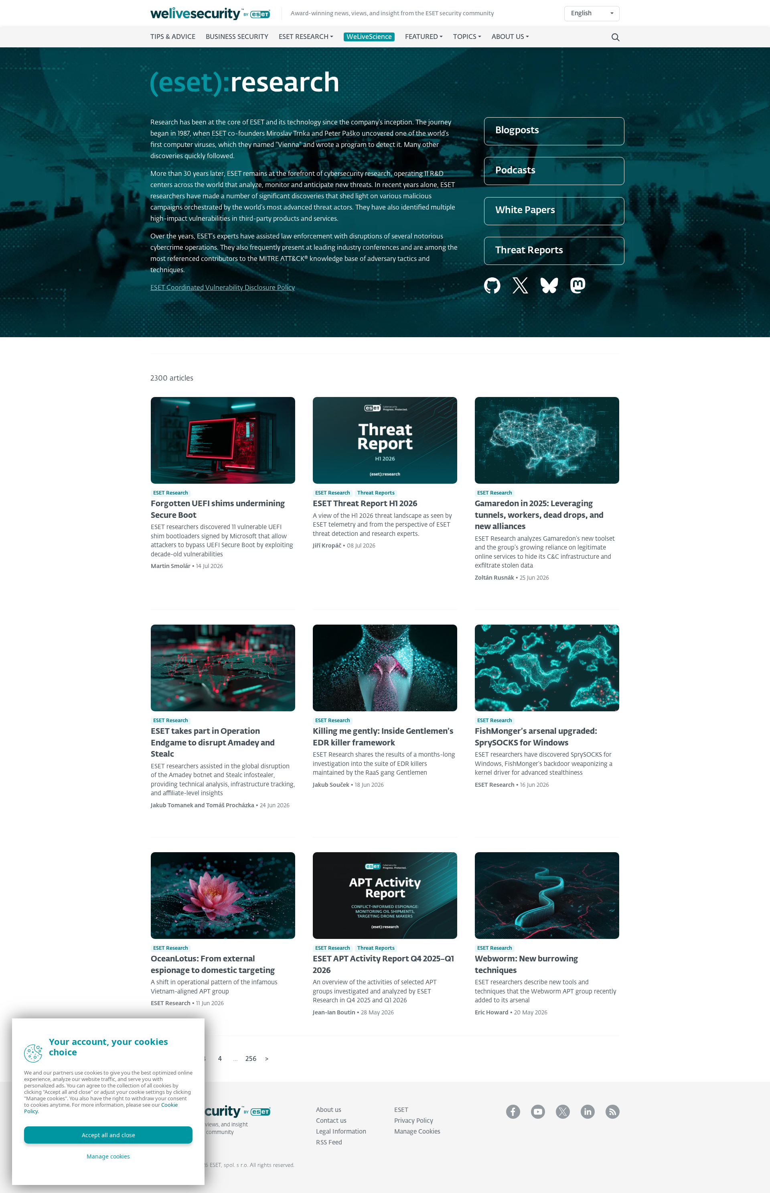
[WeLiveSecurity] (216, 13)
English (581, 13)
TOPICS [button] (464, 37)
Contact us (331, 1121)
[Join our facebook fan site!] (513, 1112)
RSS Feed (329, 1143)
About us (328, 1110)
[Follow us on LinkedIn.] (588, 1112)
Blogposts (517, 130)
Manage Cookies (417, 1132)
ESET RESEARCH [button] (303, 37)
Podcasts (515, 170)
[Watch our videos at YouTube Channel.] (538, 1112)
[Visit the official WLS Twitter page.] (563, 1112)
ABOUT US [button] (508, 37)
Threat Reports (529, 250)
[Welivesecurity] (210, 1111)
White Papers (525, 210)
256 (251, 1059)
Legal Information (341, 1132)
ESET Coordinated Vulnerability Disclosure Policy (222, 288)
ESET (401, 1110)
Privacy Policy (413, 1121)
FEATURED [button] (421, 37)
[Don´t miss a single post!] (613, 1112)
